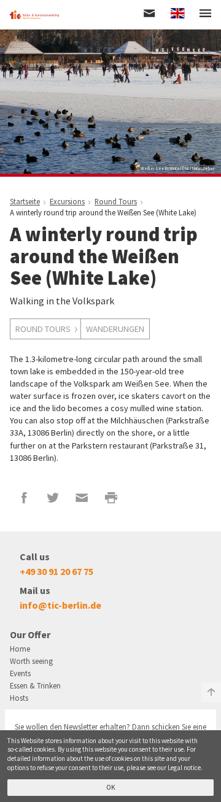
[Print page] (111, 498)
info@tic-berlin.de (60, 605)
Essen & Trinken (35, 685)
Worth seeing (31, 661)
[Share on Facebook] (24, 498)
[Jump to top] (211, 692)
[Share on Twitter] (53, 498)
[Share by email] (82, 498)
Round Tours (43, 328)
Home (20, 649)
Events (20, 673)
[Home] (34, 15)
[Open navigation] (205, 14)
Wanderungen (115, 328)
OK (110, 787)
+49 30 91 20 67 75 (56, 571)
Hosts (19, 698)
